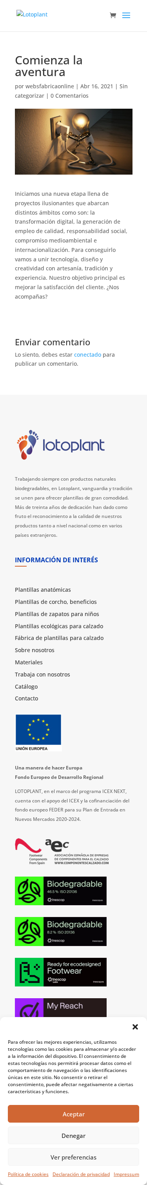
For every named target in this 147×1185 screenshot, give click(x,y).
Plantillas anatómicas (43, 589)
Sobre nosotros (34, 650)
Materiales (29, 662)
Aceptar (74, 1114)
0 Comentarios (70, 95)
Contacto (26, 698)
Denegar (73, 1135)
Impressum (126, 1174)
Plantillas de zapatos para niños (57, 614)
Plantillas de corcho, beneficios (56, 601)
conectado (87, 354)
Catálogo (26, 686)
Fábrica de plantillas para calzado (59, 638)
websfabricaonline (49, 86)
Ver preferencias (73, 1157)
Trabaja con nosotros (42, 674)
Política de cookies (28, 1174)
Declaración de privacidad (81, 1174)
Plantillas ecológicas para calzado (59, 626)
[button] (135, 1027)
